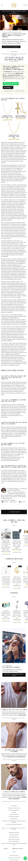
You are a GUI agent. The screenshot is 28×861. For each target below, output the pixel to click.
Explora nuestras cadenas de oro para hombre (14, 718)
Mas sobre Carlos (5, 500)
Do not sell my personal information (14, 824)
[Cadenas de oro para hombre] (14, 695)
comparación (7, 53)
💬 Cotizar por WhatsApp (11, 83)
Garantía (14, 812)
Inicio (12, 51)
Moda (15, 51)
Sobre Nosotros (14, 818)
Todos (14, 525)
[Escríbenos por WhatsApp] (25, 858)
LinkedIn (13, 500)
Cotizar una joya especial (11, 46)
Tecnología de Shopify (14, 859)
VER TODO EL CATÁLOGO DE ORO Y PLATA (14, 675)
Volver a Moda (15, 511)
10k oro (2, 53)
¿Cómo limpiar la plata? (14, 841)
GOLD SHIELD (13, 53)
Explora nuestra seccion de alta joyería (14, 801)
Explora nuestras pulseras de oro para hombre (14, 760)
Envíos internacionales (14, 810)
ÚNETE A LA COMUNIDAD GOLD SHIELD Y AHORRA (14, 828)
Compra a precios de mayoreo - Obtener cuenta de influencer (14, 821)
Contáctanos (14, 805)
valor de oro (22, 53)
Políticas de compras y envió (14, 808)
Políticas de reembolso (14, 832)
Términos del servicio (14, 814)
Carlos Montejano (14, 61)
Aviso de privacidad (14, 834)
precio (18, 53)
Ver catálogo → (8, 87)
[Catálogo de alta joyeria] (14, 777)
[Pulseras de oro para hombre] (14, 735)
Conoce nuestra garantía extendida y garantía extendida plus (14, 844)
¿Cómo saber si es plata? (14, 839)
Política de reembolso (14, 816)
